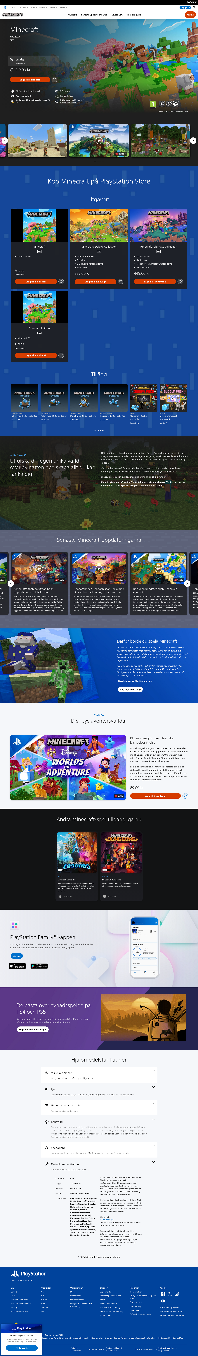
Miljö (72, 1292)
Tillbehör (42, 7)
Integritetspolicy (96, 1349)
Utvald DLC (117, 14)
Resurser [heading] (134, 1287)
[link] (76, 866)
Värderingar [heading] (76, 1287)
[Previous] (5, 140)
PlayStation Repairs (108, 1303)
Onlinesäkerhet (77, 1299)
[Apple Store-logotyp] (17, 966)
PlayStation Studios (19, 1299)
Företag (14, 1307)
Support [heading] (104, 1287)
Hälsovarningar (106, 1219)
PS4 (42, 1296)
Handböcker (105, 1315)
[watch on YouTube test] (120, 154)
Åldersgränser (136, 1302)
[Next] (193, 140)
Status (103, 1299)
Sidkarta (138, 1349)
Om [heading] (12, 1287)
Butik (11, 7)
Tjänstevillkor (136, 1292)
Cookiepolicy (149, 1349)
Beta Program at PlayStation (172, 1315)
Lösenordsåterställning (110, 1307)
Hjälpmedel (75, 1296)
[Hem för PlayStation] (5, 7)
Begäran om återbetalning (111, 1311)
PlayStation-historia (19, 1311)
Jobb (13, 1296)
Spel (24, 7)
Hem (13, 1280)
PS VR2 (44, 1299)
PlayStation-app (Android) (171, 1311)
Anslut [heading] (163, 1287)
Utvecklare (134, 1310)
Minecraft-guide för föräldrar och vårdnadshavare (139, 482)
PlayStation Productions (21, 1303)
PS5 (18, 7)
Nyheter (52, 7)
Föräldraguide (134, 14)
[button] (70, 102)
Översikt (72, 14)
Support (63, 7)
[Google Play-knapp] (39, 966)
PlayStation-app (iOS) (169, 1307)
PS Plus (32, 7)
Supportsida (105, 1292)
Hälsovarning (135, 1306)
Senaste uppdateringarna (94, 14)
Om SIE (14, 1292)
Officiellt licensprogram (140, 1314)
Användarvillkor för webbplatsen (114, 1349)
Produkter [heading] (46, 1287)
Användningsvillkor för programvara (167, 1349)
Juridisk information (76, 1349)
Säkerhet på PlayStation (110, 1296)
